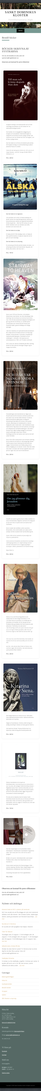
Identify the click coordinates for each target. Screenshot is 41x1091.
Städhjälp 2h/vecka (8, 958)
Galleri (4, 995)
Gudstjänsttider (7, 984)
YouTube (4, 1055)
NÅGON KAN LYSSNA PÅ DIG (11, 946)
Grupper (4, 991)
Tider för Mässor (7, 932)
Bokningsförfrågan (8, 977)
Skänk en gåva (6, 1073)
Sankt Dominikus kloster (20, 13)
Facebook (4, 1051)
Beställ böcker (6, 987)
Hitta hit (4, 980)
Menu (20, 30)
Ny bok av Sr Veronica (9, 924)
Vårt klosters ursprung (9, 998)
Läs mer (4, 941)
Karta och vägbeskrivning (8, 1022)
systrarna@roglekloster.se (13, 1035)
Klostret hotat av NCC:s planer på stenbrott (15, 909)
